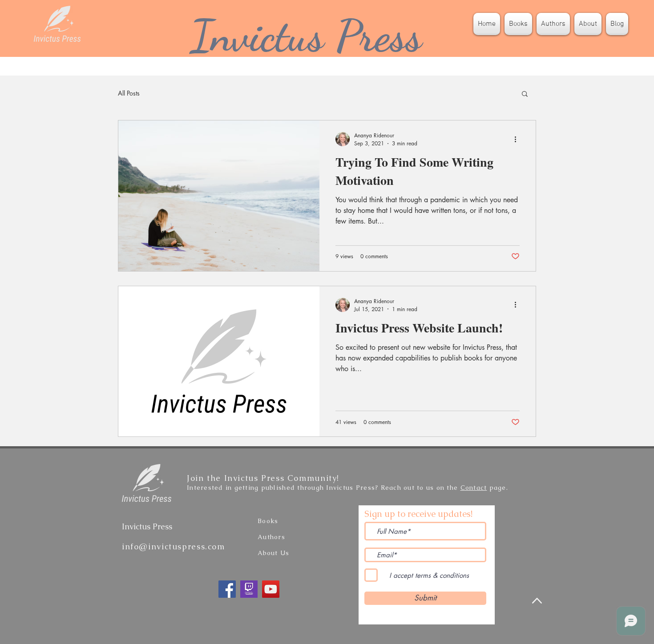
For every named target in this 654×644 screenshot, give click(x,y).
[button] (525, 94)
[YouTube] (270, 589)
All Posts (129, 93)
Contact (473, 488)
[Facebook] (227, 589)
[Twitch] (249, 589)
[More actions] (518, 139)
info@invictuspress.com (173, 546)
